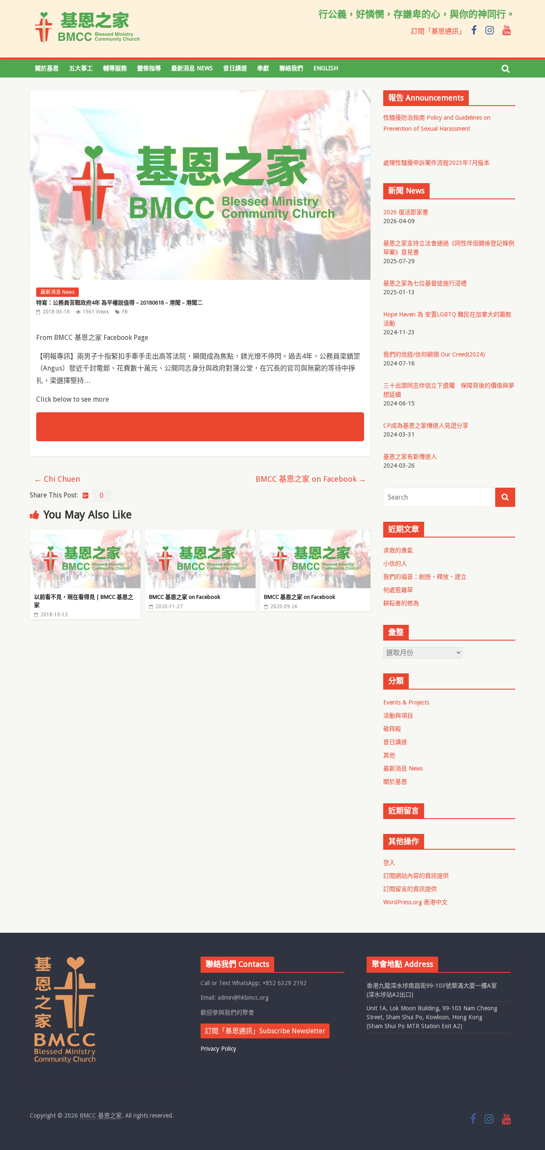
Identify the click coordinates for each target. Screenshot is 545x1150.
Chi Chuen (57, 478)
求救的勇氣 (398, 550)
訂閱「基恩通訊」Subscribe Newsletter (265, 1031)
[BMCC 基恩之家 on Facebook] (200, 535)
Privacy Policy (218, 1048)
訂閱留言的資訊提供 (410, 889)
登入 (389, 862)
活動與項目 (398, 715)
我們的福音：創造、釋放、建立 (425, 576)
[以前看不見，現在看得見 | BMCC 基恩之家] (85, 535)
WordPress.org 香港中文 (415, 902)
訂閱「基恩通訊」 (438, 31)
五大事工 (81, 68)
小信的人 (395, 563)
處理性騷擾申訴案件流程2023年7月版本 (436, 162)
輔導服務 (115, 68)
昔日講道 (235, 68)
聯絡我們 (291, 68)
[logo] (64, 960)
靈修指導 (149, 68)
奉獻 (263, 68)
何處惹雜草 (398, 589)
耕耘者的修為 (401, 603)
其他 (389, 755)
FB (125, 312)
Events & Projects (406, 702)
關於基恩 (47, 68)
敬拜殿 (392, 728)
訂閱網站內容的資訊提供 (416, 875)
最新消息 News (192, 68)
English (325, 68)
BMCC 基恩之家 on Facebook (310, 478)
